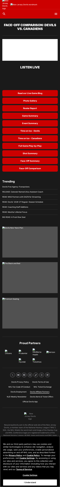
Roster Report (30, 108)
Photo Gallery (30, 100)
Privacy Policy (15, 455)
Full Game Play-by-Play (30, 146)
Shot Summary (30, 153)
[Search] (4, 14)
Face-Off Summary (30, 161)
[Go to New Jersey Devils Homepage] (23, 4)
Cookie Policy (33, 455)
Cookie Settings (27, 458)
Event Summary (30, 123)
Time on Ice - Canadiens (30, 138)
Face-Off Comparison (30, 168)
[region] (30, 461)
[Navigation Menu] (56, 14)
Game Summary (30, 116)
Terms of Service (24, 469)
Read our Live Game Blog (30, 93)
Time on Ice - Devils (30, 131)
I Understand (30, 482)
